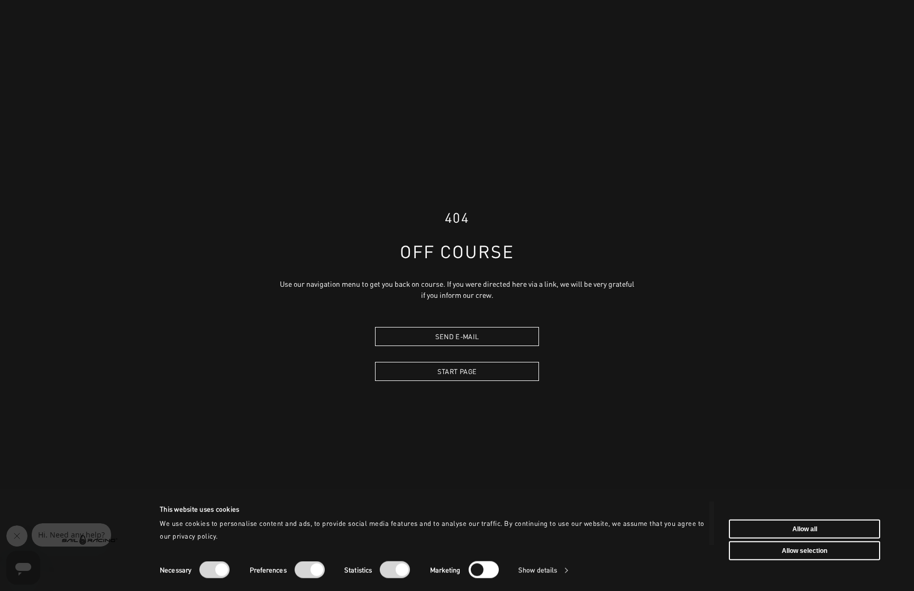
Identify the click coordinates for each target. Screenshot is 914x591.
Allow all (804, 528)
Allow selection (804, 551)
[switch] (310, 569)
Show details (537, 570)
